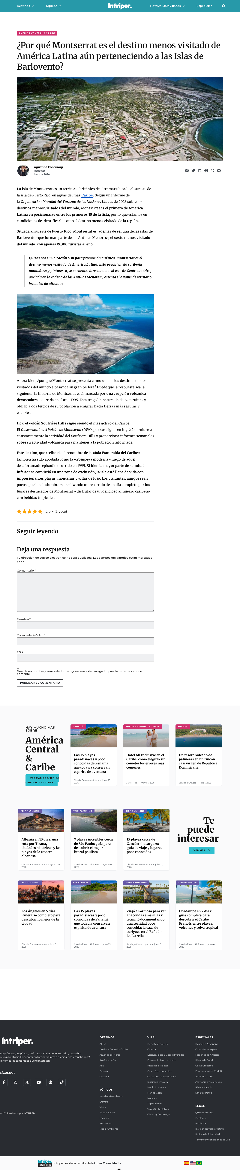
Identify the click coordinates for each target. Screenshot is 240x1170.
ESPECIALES (204, 1037)
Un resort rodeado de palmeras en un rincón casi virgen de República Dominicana (198, 761)
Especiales (204, 6)
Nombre (24, 619)
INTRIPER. (29, 1113)
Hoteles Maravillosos (165, 6)
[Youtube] (38, 1082)
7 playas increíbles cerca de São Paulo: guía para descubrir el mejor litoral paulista (93, 845)
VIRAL (151, 1037)
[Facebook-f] (4, 1082)
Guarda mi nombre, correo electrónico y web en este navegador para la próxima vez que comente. (79, 672)
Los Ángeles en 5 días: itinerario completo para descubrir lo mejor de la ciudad (41, 917)
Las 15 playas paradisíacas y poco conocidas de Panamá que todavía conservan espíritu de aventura (92, 763)
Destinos (23, 6)
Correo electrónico (31, 635)
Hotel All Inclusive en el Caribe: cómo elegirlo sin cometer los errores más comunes (146, 761)
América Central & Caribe (37, 33)
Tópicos (51, 6)
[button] (223, 6)
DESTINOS (107, 1037)
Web (20, 651)
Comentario (26, 570)
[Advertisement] (120, 994)
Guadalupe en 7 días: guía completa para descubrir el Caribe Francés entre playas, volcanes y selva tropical (198, 919)
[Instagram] (15, 1082)
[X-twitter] (27, 1082)
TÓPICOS (106, 1089)
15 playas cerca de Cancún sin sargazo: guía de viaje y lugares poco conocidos (144, 845)
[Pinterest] (50, 1082)
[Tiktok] (62, 1082)
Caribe (87, 195)
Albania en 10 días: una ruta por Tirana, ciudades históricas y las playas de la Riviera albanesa (41, 847)
